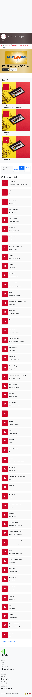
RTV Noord (6, 70)
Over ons (3, 672)
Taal (2, 662)
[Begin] (2, 45)
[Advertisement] (16, 16)
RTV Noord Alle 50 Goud (20, 45)
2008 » (27, 169)
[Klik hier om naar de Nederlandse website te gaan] (30, 694)
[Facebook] (2, 688)
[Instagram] (7, 688)
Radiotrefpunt (5, 682)
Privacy (17, 693)
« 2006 (16, 169)
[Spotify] (9, 688)
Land (2, 664)
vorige (4, 642)
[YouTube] (11, 688)
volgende (11, 642)
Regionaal (13, 70)
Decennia (4, 658)
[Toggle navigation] (3, 41)
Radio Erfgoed (10, 693)
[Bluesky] (4, 688)
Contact (3, 676)
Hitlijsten (7, 45)
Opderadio (4, 686)
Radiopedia (4, 684)
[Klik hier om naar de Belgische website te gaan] (25, 694)
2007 (21, 168)
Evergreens (4, 666)
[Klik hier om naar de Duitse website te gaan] (28, 694)
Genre (3, 660)
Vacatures (4, 674)
